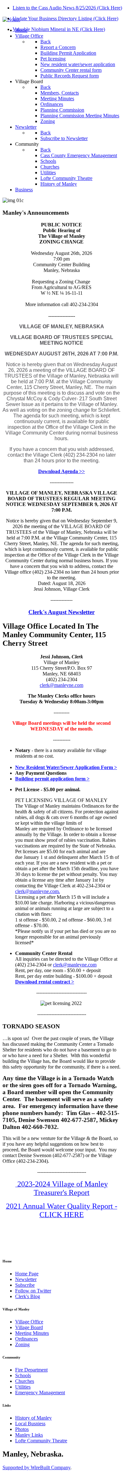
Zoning (22, 1344)
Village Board (29, 1327)
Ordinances (26, 1338)
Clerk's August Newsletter (61, 612)
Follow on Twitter (33, 1290)
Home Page (26, 1273)
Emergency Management (40, 1392)
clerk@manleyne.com (61, 685)
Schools (23, 1375)
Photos (22, 1429)
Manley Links (29, 1435)
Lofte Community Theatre (41, 1440)
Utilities (23, 1387)
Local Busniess (30, 1423)
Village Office (29, 1321)
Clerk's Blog (27, 1296)
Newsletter (26, 1279)
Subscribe (25, 1285)
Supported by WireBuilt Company (36, 1467)
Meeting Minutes (32, 1333)
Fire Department (31, 1369)
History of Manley (33, 1418)
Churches (24, 1381)
